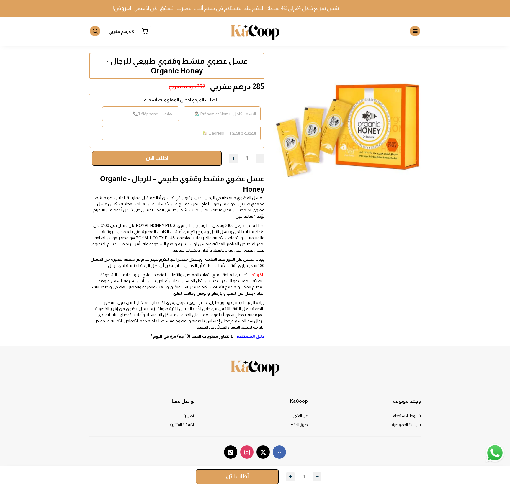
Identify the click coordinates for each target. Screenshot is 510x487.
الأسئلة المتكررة (182, 424)
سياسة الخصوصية (406, 424)
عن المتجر (300, 416)
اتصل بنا (189, 416)
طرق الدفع (299, 424)
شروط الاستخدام (407, 416)
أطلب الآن (157, 158)
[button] (415, 31)
